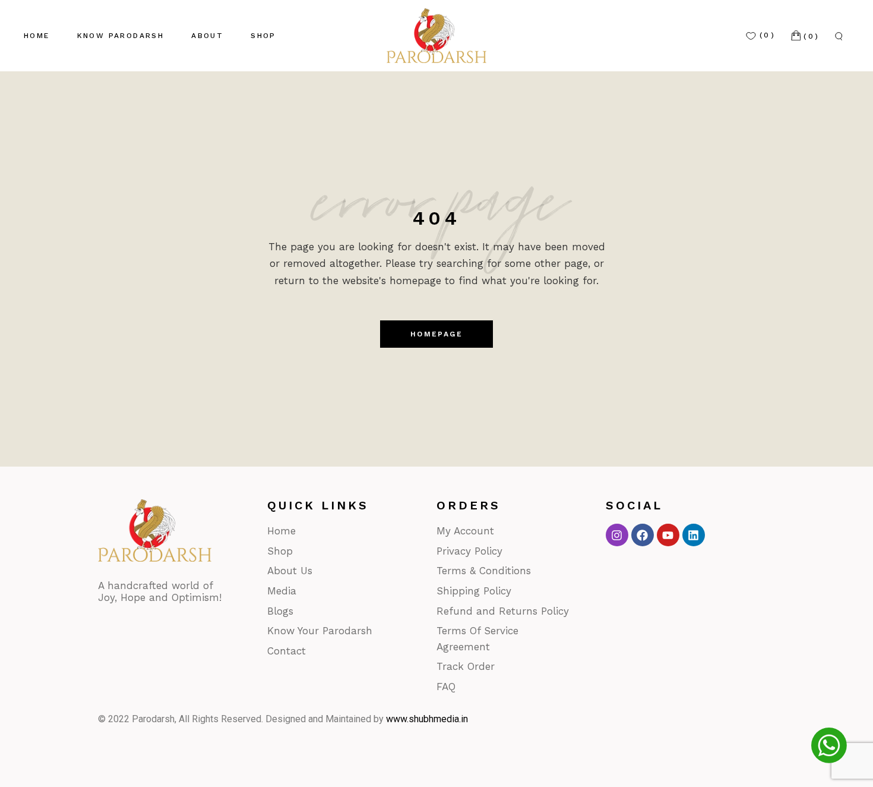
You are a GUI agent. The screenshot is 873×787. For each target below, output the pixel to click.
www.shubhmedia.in (427, 719)
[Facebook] (642, 535)
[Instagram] (617, 535)
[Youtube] (668, 535)
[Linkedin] (693, 535)
